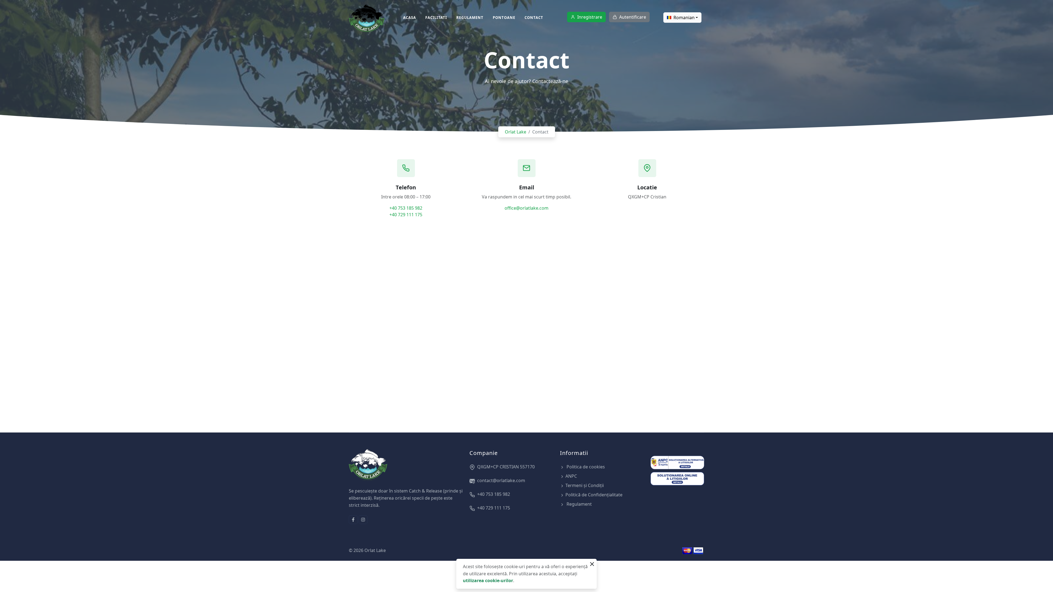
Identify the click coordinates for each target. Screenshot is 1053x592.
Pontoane (504, 17)
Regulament (469, 17)
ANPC (571, 476)
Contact (534, 17)
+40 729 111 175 (405, 215)
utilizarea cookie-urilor (488, 580)
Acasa (409, 17)
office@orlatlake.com (526, 208)
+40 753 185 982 (405, 208)
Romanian (684, 18)
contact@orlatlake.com (501, 480)
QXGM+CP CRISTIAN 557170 (506, 467)
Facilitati (436, 17)
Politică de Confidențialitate (593, 495)
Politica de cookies (585, 467)
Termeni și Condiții (584, 485)
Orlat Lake (515, 132)
